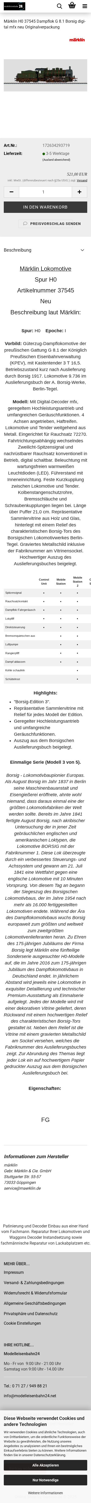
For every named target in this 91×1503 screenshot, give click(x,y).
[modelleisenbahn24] (12, 6)
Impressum (14, 1272)
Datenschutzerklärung (49, 1455)
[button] (11, 192)
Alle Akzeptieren (45, 1465)
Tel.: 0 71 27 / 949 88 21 (25, 1386)
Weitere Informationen (45, 1493)
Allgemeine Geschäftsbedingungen (35, 1303)
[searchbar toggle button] (59, 6)
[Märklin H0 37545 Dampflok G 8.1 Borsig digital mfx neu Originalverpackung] (45, 72)
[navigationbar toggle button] (84, 6)
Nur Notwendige (46, 1480)
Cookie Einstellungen (22, 1323)
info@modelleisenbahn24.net (30, 1395)
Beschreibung (17, 250)
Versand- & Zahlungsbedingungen (34, 1282)
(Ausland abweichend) (56, 159)
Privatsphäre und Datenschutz (31, 1313)
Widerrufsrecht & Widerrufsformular (35, 1293)
